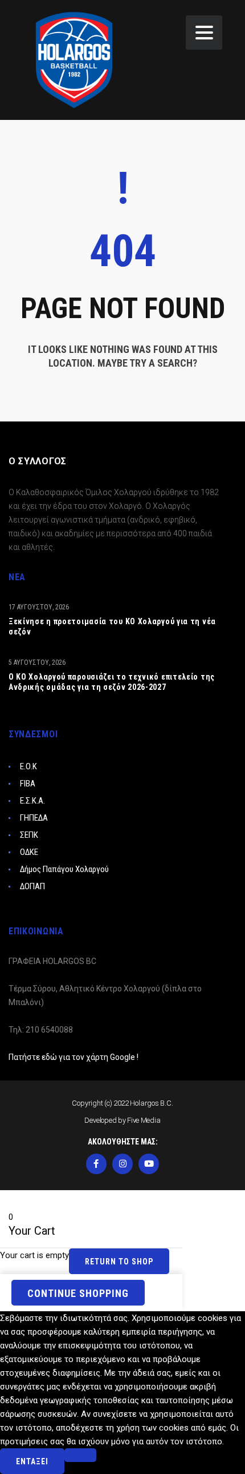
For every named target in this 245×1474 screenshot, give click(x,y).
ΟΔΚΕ (29, 852)
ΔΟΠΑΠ (32, 886)
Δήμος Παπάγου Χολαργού (64, 869)
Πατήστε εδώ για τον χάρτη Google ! (73, 1057)
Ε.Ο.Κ (28, 766)
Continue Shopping (78, 1293)
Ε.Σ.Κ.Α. (32, 801)
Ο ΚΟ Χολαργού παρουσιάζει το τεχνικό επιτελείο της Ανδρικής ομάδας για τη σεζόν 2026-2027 (112, 682)
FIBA (27, 783)
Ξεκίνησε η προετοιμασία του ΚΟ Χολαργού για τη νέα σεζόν (112, 626)
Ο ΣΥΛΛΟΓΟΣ (38, 461)
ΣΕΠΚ (29, 835)
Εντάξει (32, 1461)
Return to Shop (119, 1261)
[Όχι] (80, 1455)
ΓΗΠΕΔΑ (34, 818)
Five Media (144, 1120)
